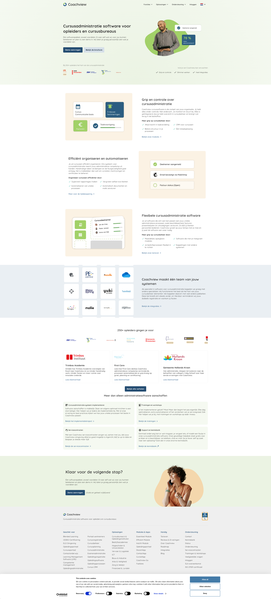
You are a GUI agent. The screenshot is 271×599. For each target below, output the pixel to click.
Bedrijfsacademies (120, 542)
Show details (158, 593)
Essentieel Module (143, 536)
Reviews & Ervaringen (170, 540)
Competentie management (69, 563)
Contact (188, 536)
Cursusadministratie (96, 550)
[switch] (109, 593)
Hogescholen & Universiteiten (118, 546)
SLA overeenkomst (193, 564)
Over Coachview (167, 543)
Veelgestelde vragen (194, 557)
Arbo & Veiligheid (119, 561)
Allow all (205, 579)
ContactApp (141, 553)
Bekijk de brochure (94, 50)
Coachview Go (142, 560)
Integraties (165, 550)
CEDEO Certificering (71, 540)
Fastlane (140, 564)
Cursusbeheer (93, 543)
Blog (163, 553)
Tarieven (164, 536)
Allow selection (205, 586)
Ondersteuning (191, 546)
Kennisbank (190, 540)
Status (187, 543)
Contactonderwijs (70, 553)
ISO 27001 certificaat (193, 567)
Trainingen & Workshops (195, 553)
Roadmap (165, 546)
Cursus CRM (93, 567)
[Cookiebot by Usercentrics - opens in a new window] (62, 594)
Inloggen (193, 4)
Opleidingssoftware (96, 560)
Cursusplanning (94, 546)
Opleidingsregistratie (96, 557)
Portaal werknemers (96, 536)
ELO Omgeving (69, 543)
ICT (113, 555)
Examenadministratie (96, 553)
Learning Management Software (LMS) (73, 558)
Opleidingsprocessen (96, 564)
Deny (205, 593)
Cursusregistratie (95, 540)
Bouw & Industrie (119, 558)
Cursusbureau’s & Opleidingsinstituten (120, 537)
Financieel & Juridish (121, 568)
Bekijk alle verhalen (135, 389)
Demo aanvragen (73, 50)
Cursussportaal (69, 550)
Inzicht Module (142, 543)
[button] (148, 4)
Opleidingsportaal (70, 546)
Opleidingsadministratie (73, 568)
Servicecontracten (193, 550)
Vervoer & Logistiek (120, 551)
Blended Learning (70, 536)
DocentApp (141, 550)
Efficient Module (143, 540)
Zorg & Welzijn (118, 565)
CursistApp (140, 557)
